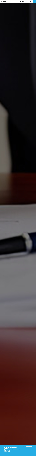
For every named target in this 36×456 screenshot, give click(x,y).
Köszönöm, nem (29, 446)
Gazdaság (26, 1)
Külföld (23, 1)
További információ (7, 451)
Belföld (20, 1)
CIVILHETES (6, 1)
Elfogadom (23, 446)
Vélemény (30, 1)
